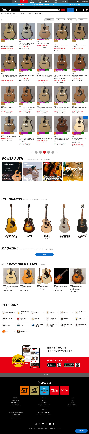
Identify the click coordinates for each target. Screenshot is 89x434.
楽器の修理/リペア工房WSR (44, 412)
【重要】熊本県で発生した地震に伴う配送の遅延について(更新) (44, 6)
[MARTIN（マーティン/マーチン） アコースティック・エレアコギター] (11, 221)
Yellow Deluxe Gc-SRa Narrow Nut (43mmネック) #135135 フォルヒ (44, 77)
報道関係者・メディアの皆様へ (44, 404)
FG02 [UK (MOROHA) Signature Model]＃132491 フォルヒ (26, 44)
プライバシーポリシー (32, 428)
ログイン (79, 1)
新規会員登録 (85, 1)
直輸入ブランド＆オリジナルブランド (44, 414)
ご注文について (15, 400)
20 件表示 (81, 19)
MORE (44, 254)
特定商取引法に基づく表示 (43, 428)
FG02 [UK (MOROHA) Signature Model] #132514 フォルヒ (8, 45)
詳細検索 (63, 10)
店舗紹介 (72, 402)
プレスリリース (58, 428)
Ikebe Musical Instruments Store (16, 412)
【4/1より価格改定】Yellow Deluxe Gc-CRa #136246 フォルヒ (26, 108)
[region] (44, 222)
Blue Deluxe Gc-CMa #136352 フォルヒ (79, 108)
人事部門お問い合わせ (44, 406)
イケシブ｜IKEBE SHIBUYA (15, 418)
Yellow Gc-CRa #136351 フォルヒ (9, 136)
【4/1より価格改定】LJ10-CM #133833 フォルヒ (62, 76)
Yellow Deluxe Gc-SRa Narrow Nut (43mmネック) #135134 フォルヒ (9, 77)
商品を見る (81, 431)
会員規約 (51, 428)
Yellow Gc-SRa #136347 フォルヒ (44, 138)
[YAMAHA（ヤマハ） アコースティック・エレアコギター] (64, 221)
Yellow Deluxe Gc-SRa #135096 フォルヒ (79, 45)
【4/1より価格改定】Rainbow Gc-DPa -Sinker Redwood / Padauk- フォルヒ (62, 139)
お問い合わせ (44, 402)
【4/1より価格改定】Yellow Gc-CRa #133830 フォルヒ (79, 76)
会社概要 (72, 400)
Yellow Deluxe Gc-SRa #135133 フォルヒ (61, 45)
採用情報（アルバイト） (72, 406)
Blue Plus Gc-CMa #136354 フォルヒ (8, 108)
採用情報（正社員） (72, 404)
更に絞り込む (48, 19)
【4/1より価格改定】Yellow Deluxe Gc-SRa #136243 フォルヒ (44, 108)
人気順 (58, 19)
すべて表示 (70, 19)
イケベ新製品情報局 (15, 414)
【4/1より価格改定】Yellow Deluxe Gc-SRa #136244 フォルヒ (62, 108)
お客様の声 (44, 400)
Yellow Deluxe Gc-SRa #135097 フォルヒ (26, 76)
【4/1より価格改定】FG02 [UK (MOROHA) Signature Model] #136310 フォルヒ (26, 139)
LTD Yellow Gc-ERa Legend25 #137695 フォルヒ (79, 138)
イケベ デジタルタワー (15, 416)
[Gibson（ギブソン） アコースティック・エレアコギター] (29, 221)
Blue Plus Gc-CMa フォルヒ (43, 43)
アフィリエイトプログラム (15, 406)
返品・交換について (15, 402)
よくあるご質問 (15, 404)
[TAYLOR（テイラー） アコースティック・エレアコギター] (46, 221)
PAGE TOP (45, 374)
